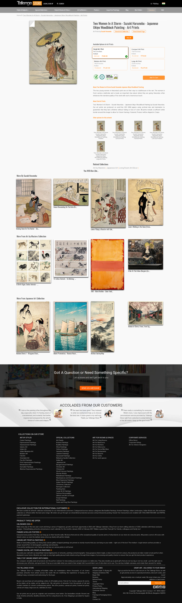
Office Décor (133, 440)
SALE (162, 10)
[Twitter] (154, 587)
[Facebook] (157, 587)
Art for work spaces (99, 458)
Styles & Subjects (22, 10)
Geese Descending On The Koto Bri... (65, 207)
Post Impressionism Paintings (30, 462)
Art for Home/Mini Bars (101, 449)
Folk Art (22, 456)
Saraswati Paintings (63, 456)
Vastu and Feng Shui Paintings (66, 502)
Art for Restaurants (99, 451)
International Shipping (100, 588)
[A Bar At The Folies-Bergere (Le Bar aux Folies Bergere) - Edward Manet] (145, 254)
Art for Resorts (98, 454)
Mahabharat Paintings (63, 476)
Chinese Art (60, 469)
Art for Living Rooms (100, 440)
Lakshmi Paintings (62, 454)
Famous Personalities (63, 493)
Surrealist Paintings (26, 467)
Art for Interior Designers (137, 445)
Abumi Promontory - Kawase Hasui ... (65, 354)
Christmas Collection (63, 484)
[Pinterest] (164, 587)
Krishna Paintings (62, 442)
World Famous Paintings (64, 471)
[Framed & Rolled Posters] (40, 532)
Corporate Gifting (135, 442)
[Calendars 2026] (31, 524)
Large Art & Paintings (63, 491)
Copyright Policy (98, 584)
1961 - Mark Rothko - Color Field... (102, 292)
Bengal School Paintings (64, 465)
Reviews (95, 577)
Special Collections (41, 10)
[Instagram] (160, 587)
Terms (95, 582)
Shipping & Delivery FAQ (101, 573)
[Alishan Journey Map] (108, 326)
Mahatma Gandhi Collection (65, 458)
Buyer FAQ (96, 575)
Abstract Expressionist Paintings (31, 469)
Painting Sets (60, 489)
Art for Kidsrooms (99, 447)
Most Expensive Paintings (65, 480)
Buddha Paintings (62, 445)
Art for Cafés (97, 456)
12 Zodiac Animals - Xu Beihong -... (65, 279)
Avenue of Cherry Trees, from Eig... (139, 327)
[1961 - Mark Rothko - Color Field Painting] (108, 264)
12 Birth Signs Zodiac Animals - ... (27, 285)
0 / (154, 3)
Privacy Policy (97, 586)
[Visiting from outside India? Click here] (68, 508)
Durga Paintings (61, 498)
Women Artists (61, 473)
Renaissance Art (25, 465)
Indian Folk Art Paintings (64, 482)
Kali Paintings (60, 500)
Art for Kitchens (98, 445)
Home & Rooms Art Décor (62, 10)
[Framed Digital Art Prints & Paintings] (51, 550)
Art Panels (59, 440)
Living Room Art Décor (128, 168)
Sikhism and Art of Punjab (65, 496)
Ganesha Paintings (62, 451)
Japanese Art (112, 168)
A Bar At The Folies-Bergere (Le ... (139, 271)
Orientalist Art (24, 458)
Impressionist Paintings (28, 445)
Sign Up (50, 3)
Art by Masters (82, 10)
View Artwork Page (139, 31)
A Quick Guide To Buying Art (102, 571)
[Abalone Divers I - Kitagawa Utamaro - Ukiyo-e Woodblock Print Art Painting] (33, 326)
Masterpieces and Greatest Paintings (69, 478)
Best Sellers (138, 10)
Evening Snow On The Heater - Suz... (27, 229)
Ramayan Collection (63, 487)
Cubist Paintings (25, 440)
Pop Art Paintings (26, 460)
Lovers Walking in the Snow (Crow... (139, 227)
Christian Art (60, 467)
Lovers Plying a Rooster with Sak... (102, 229)
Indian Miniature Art (26, 451)
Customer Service (99, 590)
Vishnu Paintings (62, 449)
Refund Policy (97, 579)
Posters (96, 10)
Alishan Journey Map (97, 354)
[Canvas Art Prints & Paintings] (44, 540)
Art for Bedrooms (99, 442)
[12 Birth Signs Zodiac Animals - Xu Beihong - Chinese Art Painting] (33, 261)
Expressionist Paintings (28, 442)
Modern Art (24, 454)
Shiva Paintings (61, 447)
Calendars (152, 10)
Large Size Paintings (112, 10)
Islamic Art (23, 447)
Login (45, 3)
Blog (127, 10)
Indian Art (23, 449)
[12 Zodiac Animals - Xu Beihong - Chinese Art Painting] (71, 258)
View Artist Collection (121, 31)
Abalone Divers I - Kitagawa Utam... (27, 354)
